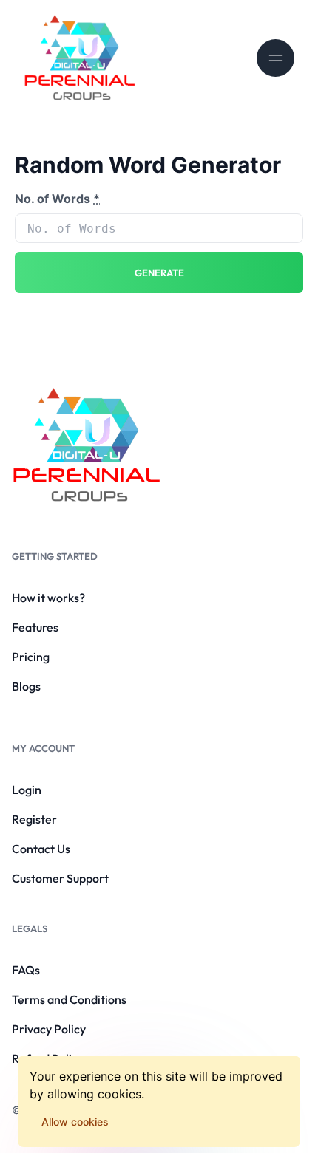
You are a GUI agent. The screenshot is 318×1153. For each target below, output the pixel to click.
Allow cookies (75, 1121)
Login (26, 789)
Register (34, 819)
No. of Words (57, 198)
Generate (159, 272)
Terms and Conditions (69, 999)
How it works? (48, 597)
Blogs (26, 686)
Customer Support (60, 878)
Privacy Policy (49, 1029)
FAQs (26, 969)
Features (35, 627)
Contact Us (41, 848)
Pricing (31, 656)
